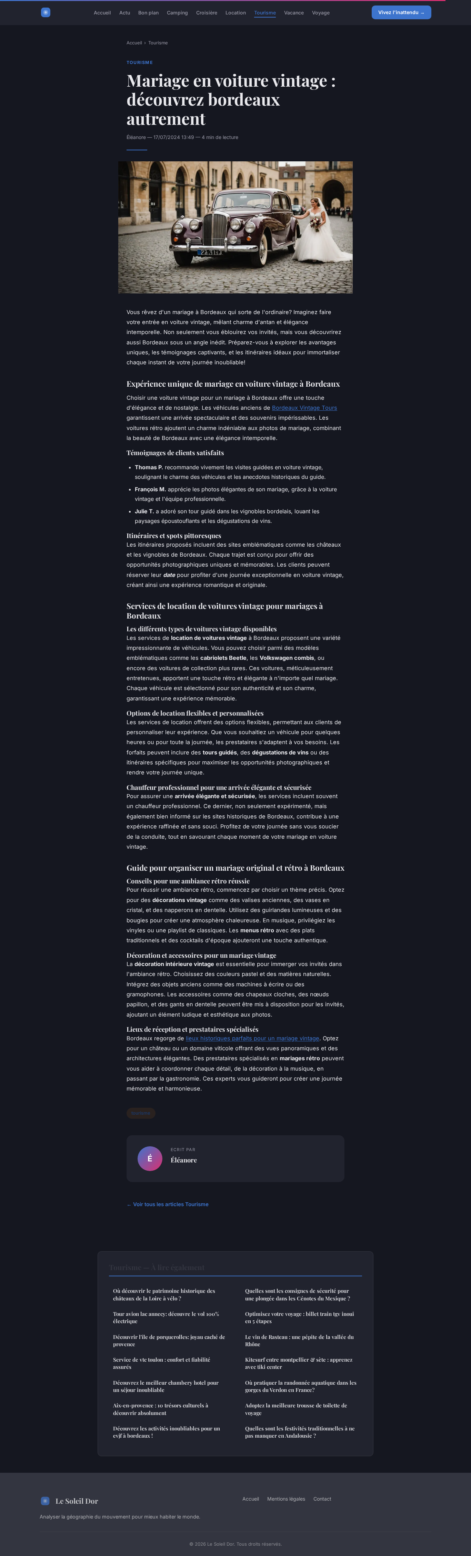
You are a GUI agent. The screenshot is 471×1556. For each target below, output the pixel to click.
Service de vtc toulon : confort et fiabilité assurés (161, 1363)
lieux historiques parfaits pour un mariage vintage (252, 1038)
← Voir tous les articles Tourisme (168, 1204)
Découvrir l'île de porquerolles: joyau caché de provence (169, 1340)
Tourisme (265, 12)
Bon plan (148, 12)
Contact (322, 1499)
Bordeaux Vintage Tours (304, 407)
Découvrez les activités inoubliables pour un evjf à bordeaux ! (166, 1432)
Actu (124, 12)
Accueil (102, 12)
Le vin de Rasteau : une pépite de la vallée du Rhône (299, 1340)
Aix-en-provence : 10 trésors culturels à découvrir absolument (160, 1409)
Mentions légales (286, 1499)
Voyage (321, 12)
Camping (177, 12)
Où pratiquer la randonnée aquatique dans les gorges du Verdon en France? (301, 1386)
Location (236, 12)
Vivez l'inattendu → (401, 12)
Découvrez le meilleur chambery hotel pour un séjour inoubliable (166, 1386)
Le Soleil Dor (77, 1500)
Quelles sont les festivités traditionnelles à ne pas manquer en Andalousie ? (300, 1432)
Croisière (206, 12)
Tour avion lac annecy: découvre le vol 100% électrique (166, 1317)
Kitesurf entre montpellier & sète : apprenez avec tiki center (298, 1363)
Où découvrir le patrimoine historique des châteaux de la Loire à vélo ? (164, 1294)
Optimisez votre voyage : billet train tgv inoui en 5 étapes (299, 1317)
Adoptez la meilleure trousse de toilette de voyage (296, 1409)
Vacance (294, 12)
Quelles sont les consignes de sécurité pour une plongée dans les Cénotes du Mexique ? (297, 1294)
